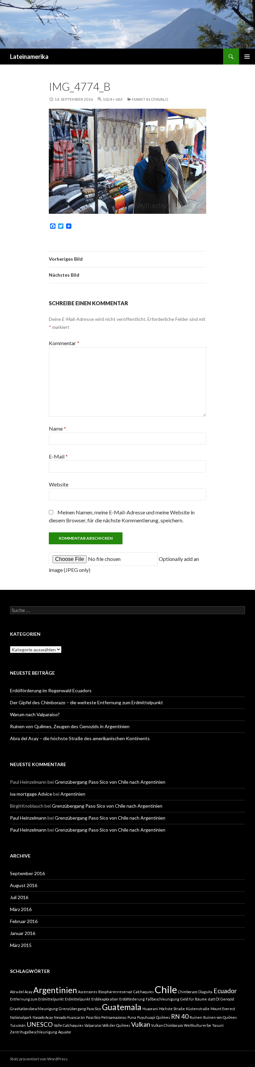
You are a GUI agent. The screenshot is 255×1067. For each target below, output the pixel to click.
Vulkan (140, 1024)
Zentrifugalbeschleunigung (33, 1032)
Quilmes (163, 1017)
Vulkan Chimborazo (167, 1025)
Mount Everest (223, 1008)
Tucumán (18, 1025)
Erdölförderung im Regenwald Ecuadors (51, 690)
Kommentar (64, 343)
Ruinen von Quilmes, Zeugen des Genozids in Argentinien (69, 726)
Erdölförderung (132, 999)
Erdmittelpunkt (77, 999)
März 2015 (21, 945)
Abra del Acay (21, 992)
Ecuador (225, 991)
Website (58, 484)
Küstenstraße (198, 1008)
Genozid (227, 999)
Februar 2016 (24, 921)
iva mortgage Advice (31, 794)
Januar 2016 (22, 933)
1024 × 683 (113, 99)
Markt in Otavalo (150, 99)
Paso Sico (93, 1017)
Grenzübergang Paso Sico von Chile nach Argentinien (110, 782)
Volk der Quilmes (116, 1025)
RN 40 (180, 1016)
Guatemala (121, 1007)
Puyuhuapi (146, 1017)
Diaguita (205, 992)
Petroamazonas (114, 1017)
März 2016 (21, 909)
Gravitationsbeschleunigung (34, 1008)
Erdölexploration (104, 999)
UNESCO (40, 1024)
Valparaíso (92, 1025)
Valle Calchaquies (68, 1025)
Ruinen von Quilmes (220, 1017)
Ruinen (196, 1017)
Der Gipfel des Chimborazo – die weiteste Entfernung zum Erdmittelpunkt (86, 702)
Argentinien (72, 794)
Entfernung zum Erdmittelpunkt (37, 999)
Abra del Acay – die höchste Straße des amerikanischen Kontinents (80, 738)
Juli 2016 (19, 897)
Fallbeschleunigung (162, 999)
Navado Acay (43, 1017)
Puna (132, 1017)
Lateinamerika (29, 56)
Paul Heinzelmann (28, 818)
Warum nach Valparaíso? (35, 714)
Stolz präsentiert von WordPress (39, 1058)
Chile (166, 989)
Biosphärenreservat (115, 992)
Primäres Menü (247, 57)
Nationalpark (21, 1017)
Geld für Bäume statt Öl (199, 999)
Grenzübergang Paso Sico (80, 1008)
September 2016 (27, 873)
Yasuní (217, 1025)
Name (57, 428)
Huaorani (150, 1008)
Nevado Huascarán (69, 1017)
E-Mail (58, 456)
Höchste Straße (172, 1008)
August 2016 (23, 885)
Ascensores (87, 992)
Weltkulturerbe (197, 1025)
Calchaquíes (143, 992)
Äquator (64, 1032)
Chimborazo (187, 992)
